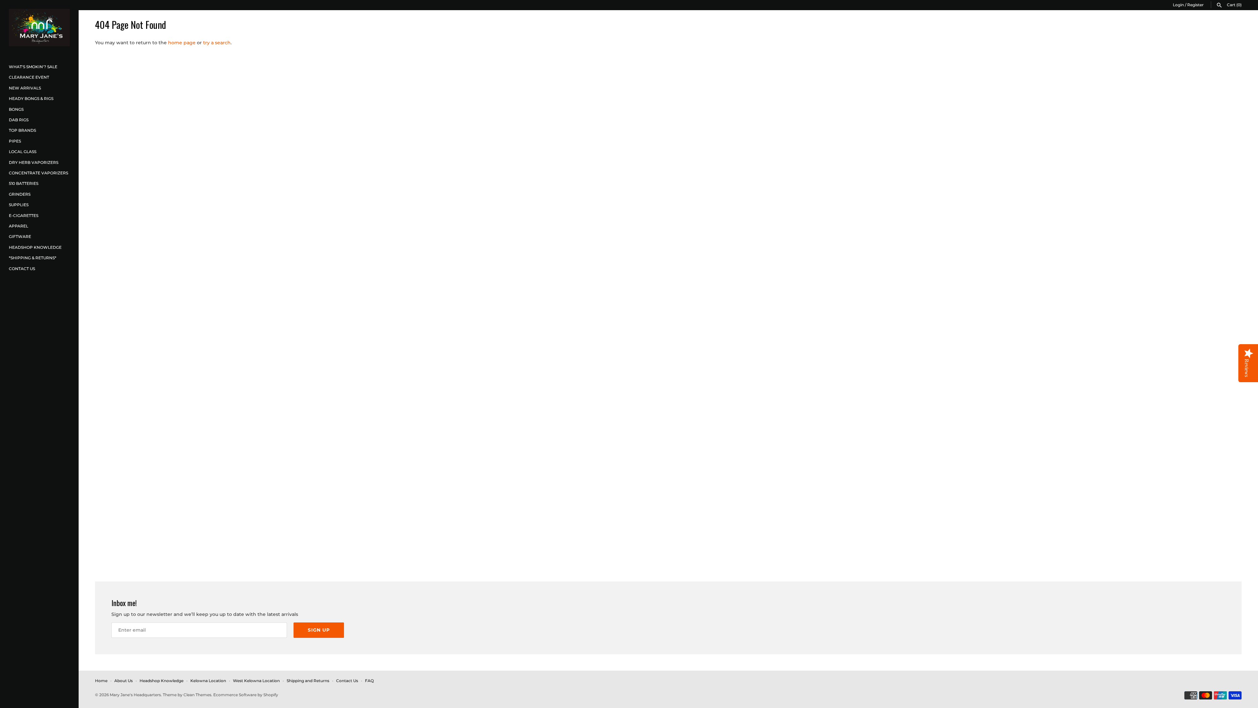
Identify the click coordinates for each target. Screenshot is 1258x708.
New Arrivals (25, 88)
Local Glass (22, 151)
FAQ (369, 680)
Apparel (18, 226)
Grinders (19, 194)
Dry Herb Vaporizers (33, 162)
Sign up (319, 630)
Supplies (19, 204)
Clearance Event (29, 77)
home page (182, 43)
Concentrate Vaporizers (38, 172)
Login (1178, 4)
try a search (217, 43)
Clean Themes (197, 694)
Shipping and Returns (308, 680)
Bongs (16, 109)
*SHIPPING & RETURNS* (32, 257)
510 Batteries (23, 183)
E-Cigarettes (23, 215)
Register (1195, 4)
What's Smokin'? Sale (33, 66)
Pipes (15, 141)
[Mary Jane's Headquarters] (39, 27)
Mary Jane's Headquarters (135, 694)
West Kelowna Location (256, 680)
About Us (123, 680)
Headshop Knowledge (35, 247)
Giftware (20, 236)
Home (101, 680)
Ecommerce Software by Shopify (245, 694)
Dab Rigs (19, 119)
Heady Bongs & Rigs (31, 98)
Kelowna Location (208, 680)
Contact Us (22, 268)
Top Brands (22, 130)
